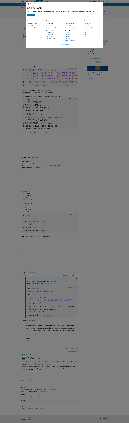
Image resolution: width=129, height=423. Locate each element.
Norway (67, 25)
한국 (85, 36)
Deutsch (68, 34)
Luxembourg (49, 38)
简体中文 (87, 30)
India (85, 25)
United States (30, 27)
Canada (29, 25)
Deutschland (48, 27)
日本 (85, 34)
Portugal (67, 28)
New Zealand (87, 27)
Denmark (48, 25)
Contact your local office (64, 44)
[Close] (101, 4)
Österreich (67, 27)
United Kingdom (68, 40)
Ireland (47, 34)
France (47, 32)
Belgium (48, 23)
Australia (86, 23)
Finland (47, 30)
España (47, 28)
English (67, 36)
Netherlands (67, 23)
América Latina (30, 23)
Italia (47, 36)
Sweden (67, 30)
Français (68, 38)
